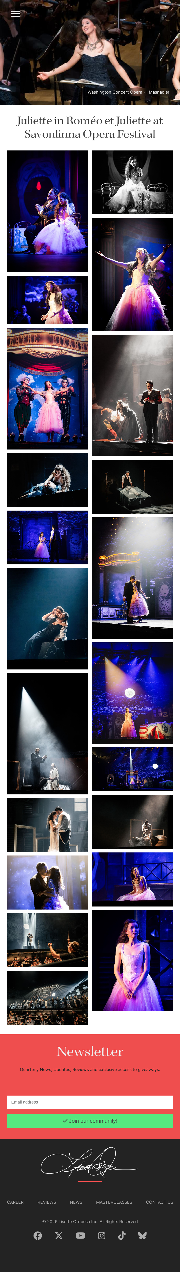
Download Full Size (73, 263)
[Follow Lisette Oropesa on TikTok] (122, 1236)
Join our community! (92, 1121)
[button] (47, 210)
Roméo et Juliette (108, 121)
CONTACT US (159, 1202)
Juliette (34, 121)
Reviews (47, 1202)
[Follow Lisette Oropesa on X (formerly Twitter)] (58, 1236)
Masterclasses (114, 1202)
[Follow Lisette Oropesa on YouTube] (80, 1236)
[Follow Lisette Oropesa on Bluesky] (142, 1236)
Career (15, 1202)
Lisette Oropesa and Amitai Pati (34, 264)
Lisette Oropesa (107, 206)
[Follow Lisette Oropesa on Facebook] (37, 1236)
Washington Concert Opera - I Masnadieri (129, 92)
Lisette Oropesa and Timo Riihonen (36, 780)
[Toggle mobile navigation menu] (16, 13)
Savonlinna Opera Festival (90, 134)
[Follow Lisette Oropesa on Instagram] (102, 1236)
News (76, 1202)
